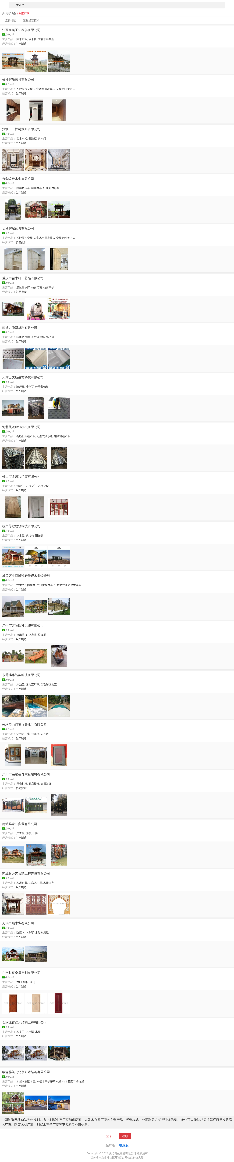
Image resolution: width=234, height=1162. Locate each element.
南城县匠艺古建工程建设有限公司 (26, 873)
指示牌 (20, 635)
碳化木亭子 (38, 188)
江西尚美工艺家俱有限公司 (21, 30)
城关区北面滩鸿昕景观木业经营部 (26, 575)
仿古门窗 (36, 287)
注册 (125, 1136)
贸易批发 (21, 242)
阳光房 (39, 535)
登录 (109, 1136)
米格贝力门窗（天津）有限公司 (24, 724)
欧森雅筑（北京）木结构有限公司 (26, 1072)
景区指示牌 (23, 287)
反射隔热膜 (38, 337)
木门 (19, 982)
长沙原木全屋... (25, 89)
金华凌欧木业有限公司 (18, 178)
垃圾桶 (42, 635)
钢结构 (30, 535)
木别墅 (30, 932)
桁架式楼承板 (45, 436)
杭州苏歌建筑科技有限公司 (21, 526)
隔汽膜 (50, 337)
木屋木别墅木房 (25, 1081)
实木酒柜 (21, 39)
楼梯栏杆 (21, 783)
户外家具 (31, 635)
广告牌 (20, 833)
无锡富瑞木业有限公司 (18, 923)
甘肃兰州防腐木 (25, 585)
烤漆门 (20, 486)
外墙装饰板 (42, 386)
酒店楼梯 (33, 783)
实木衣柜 (21, 138)
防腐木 (20, 932)
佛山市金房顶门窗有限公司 (21, 476)
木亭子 (20, 1032)
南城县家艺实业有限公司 (19, 824)
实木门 (42, 138)
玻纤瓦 (20, 386)
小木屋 (20, 535)
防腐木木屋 (35, 883)
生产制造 (21, 43)
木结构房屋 (42, 932)
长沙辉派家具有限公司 (18, 79)
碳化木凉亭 (53, 188)
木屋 (38, 1032)
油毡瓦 (30, 386)
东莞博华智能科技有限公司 (21, 675)
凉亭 (28, 833)
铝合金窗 (43, 486)
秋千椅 (32, 39)
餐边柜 (32, 138)
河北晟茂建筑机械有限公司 (21, 427)
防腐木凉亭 (23, 188)
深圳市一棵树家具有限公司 (21, 129)
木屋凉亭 (48, 883)
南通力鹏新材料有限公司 (19, 327)
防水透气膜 (23, 337)
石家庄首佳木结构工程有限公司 (24, 1022)
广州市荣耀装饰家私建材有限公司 (26, 774)
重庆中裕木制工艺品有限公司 (23, 278)
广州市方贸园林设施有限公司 (23, 625)
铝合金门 (31, 486)
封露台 (35, 734)
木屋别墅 (21, 883)
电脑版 (124, 1145)
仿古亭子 (48, 287)
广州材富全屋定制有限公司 (21, 972)
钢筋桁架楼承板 (25, 436)
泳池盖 (20, 684)
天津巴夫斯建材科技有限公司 (23, 377)
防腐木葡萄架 (46, 39)
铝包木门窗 (23, 734)
